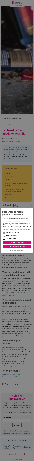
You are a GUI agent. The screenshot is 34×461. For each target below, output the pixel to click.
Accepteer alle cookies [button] (17, 242)
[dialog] (17, 230)
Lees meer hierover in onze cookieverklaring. (20, 229)
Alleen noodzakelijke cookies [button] (17, 246)
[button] (17, 250)
